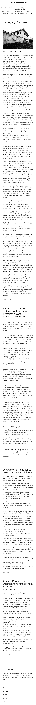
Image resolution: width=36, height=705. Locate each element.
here (7, 647)
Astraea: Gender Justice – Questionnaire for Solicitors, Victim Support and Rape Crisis (18, 585)
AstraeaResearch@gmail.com (11, 650)
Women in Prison (12, 51)
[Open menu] (18, 17)
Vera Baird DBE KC (18, 2)
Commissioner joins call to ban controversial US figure (17, 471)
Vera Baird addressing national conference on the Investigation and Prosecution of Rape (17, 312)
